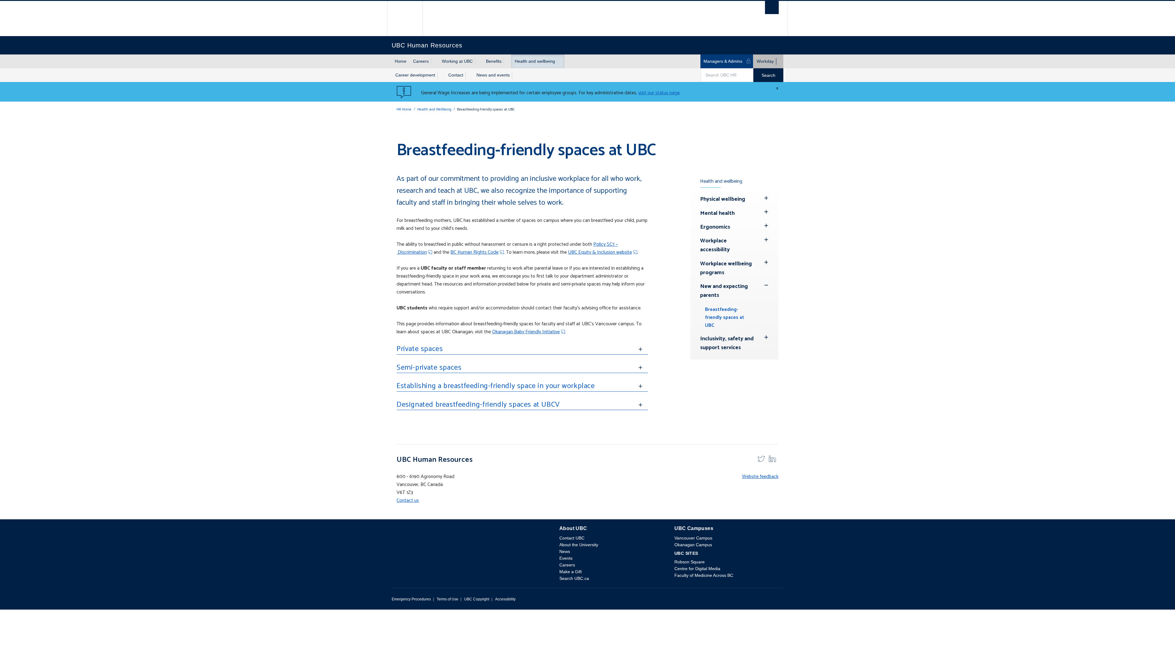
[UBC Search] (772, 9)
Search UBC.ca (574, 578)
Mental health (717, 213)
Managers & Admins (722, 61)
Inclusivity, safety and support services (727, 343)
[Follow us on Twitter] (761, 458)
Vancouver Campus (693, 538)
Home (400, 61)
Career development (415, 75)
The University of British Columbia (405, 18)
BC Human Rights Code (474, 252)
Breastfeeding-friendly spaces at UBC (724, 317)
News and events (493, 75)
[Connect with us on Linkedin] (772, 458)
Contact (455, 75)
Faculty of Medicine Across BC (703, 575)
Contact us (408, 500)
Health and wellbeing (535, 61)
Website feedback (760, 476)
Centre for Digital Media (697, 568)
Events (566, 558)
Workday (765, 61)
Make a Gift (570, 571)
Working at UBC (457, 61)
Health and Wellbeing (434, 109)
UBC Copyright (476, 599)
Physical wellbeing (722, 199)
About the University (578, 544)
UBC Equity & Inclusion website (600, 252)
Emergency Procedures (411, 599)
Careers (421, 61)
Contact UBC (571, 538)
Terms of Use (447, 599)
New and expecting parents (724, 291)
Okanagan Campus (693, 544)
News (564, 551)
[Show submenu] (434, 61)
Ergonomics (715, 227)
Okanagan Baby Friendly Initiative (526, 332)
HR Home (404, 109)
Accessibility (505, 599)
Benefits (494, 61)
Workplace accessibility (715, 245)
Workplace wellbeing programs (726, 268)
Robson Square (689, 561)
